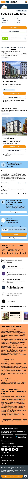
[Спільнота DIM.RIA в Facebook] (6, 449)
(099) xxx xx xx (14, 27)
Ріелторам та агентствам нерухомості (12, 446)
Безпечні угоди (5, 458)
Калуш (5, 87)
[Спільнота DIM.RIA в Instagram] (2, 449)
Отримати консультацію (14, 97)
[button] (14, 38)
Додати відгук (14, 212)
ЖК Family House (9, 81)
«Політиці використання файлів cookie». (10, 473)
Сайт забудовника (14, 31)
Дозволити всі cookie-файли (12, 476)
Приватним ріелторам (7, 443)
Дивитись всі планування (14, 150)
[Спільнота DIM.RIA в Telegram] (9, 449)
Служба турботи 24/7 (7, 460)
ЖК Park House (8, 138)
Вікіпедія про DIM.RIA (7, 455)
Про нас (3, 463)
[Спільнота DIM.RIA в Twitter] (16, 449)
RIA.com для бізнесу (7, 441)
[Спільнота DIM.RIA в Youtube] (13, 449)
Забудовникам (5, 452)
